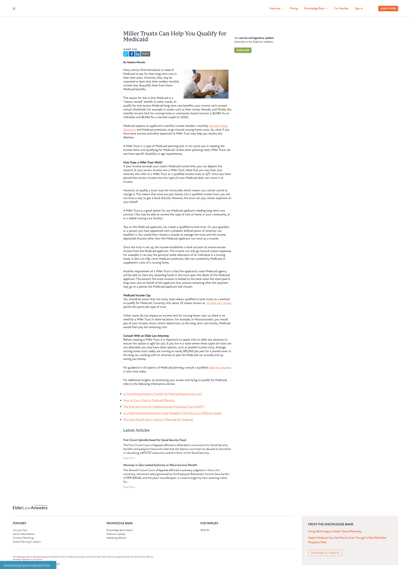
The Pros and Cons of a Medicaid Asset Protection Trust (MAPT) (163, 406)
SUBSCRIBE (242, 50)
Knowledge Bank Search (120, 530)
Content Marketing (23, 537)
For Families (341, 8)
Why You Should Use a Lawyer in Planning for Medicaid (158, 419)
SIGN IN (204, 530)
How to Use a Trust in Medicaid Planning (149, 400)
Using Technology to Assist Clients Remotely (335, 531)
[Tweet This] (126, 54)
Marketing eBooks (116, 537)
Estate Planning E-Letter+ (27, 541)
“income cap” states (218, 303)
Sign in (359, 8)
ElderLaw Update (116, 534)
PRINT (145, 54)
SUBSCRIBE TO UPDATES (325, 553)
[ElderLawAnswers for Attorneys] (195, 507)
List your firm (20, 530)
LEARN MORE (388, 8)
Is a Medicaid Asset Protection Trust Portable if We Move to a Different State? (172, 413)
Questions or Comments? (32, 559)
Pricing (294, 8)
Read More (129, 458)
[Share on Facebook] (132, 54)
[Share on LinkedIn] (137, 54)
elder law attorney (219, 367)
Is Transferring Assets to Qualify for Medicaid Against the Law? (162, 394)
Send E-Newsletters (24, 534)
